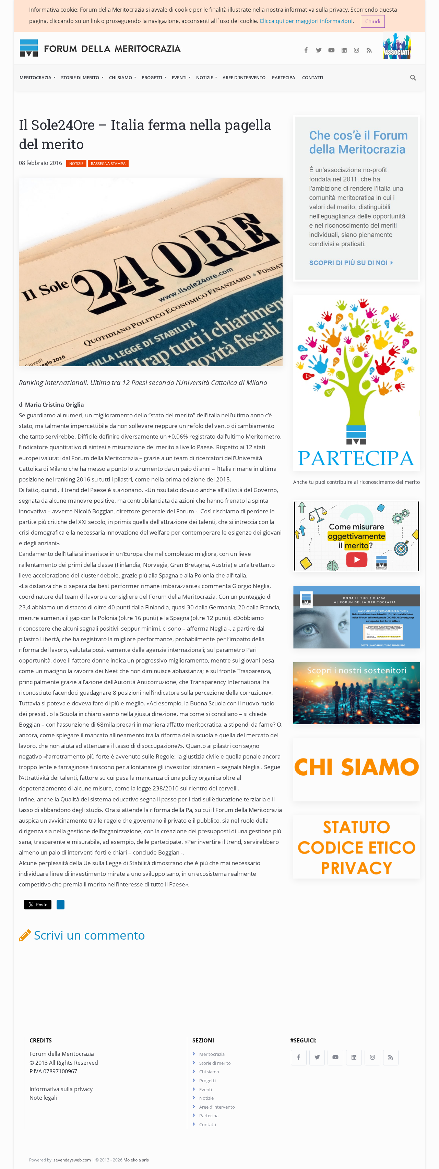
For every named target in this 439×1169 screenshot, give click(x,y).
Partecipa (283, 78)
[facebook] (306, 50)
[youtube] (331, 50)
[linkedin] (344, 50)
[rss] (369, 50)
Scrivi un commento (88, 935)
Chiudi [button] (372, 21)
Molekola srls (136, 1160)
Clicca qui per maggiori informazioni (306, 21)
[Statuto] (356, 846)
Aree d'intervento (244, 78)
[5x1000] (356, 617)
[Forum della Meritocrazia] (103, 46)
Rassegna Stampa (108, 163)
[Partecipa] (356, 382)
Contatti (312, 78)
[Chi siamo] (356, 769)
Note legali (43, 1097)
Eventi (180, 78)
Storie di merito (80, 78)
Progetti (152, 78)
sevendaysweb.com (72, 1160)
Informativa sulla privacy (61, 1089)
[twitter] (318, 50)
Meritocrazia (36, 78)
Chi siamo (121, 78)
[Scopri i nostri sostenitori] (356, 692)
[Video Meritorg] (356, 535)
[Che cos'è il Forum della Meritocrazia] (356, 197)
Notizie (205, 78)
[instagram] (356, 50)
